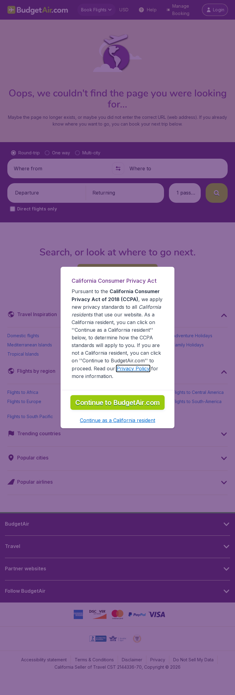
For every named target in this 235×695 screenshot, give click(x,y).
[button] (117, 420)
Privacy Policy (133, 368)
